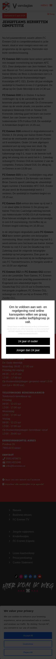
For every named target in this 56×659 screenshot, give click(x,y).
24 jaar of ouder (28, 341)
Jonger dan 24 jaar (28, 350)
